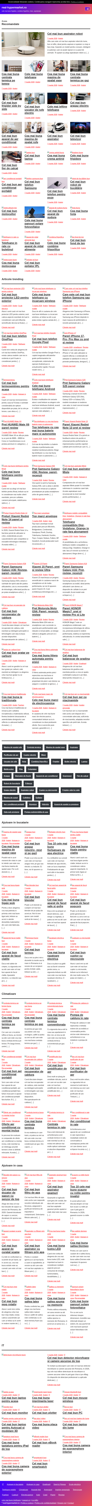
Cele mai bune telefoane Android (43, 387)
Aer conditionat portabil (14, 804)
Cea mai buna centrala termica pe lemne (10, 79)
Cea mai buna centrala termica (33, 1124)
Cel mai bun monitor (15, 1412)
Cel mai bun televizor (78, 137)
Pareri (52, 1495)
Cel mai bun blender (32, 898)
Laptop (84, 762)
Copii (45, 1495)
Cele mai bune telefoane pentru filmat (12, 475)
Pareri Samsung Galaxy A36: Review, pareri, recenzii (14, 570)
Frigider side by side (71, 790)
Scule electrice (75, 1484)
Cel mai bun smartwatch (39, 1465)
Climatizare (22, 622)
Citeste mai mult (8, 327)
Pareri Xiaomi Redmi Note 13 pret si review (76, 426)
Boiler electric (70, 762)
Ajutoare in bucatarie (15, 1484)
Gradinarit (82, 663)
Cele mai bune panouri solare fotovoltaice (34, 223)
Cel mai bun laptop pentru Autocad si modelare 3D (14, 1427)
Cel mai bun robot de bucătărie (78, 185)
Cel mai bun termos (32, 951)
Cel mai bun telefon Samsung (32, 185)
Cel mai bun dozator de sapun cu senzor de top (10, 1194)
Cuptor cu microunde (48, 790)
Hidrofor (45, 804)
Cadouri (15, 1495)
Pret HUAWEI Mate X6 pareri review (15, 426)
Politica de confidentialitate (45, 1503)
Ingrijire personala (62, 1490)
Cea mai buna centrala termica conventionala (56, 1019)
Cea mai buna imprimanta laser (43, 1399)
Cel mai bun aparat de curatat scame (11, 1249)
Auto (50, 521)
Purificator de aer (11, 755)
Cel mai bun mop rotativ (9, 1303)
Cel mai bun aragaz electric (79, 104)
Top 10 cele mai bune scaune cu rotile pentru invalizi (80, 1191)
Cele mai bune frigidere (79, 157)
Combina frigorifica (39, 762)
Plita (21, 769)
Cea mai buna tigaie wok (10, 901)
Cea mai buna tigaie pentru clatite (79, 849)
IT (64, 1355)
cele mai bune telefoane (11, 1500)
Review (85, 347)
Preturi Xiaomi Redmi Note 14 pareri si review (15, 519)
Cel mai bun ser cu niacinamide (75, 699)
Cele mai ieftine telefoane (57, 108)
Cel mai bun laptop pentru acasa (14, 1399)
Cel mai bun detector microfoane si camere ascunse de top (68, 1359)
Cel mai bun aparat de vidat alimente (34, 246)
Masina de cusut (11, 798)
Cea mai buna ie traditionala (12, 699)
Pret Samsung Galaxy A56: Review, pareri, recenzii (46, 472)
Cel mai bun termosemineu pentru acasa (15, 386)
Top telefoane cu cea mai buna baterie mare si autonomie (45, 430)
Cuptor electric (30, 755)
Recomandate (14, 843)
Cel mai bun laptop (32, 157)
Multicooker (9, 769)
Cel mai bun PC (72, 1412)
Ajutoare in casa (32, 1484)
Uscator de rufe (10, 762)
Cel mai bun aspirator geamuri (55, 1190)
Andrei (60, 38)
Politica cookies (27, 1503)
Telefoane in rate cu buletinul (9, 246)
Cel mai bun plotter (44, 1412)
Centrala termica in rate (56, 1126)
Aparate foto (36, 1490)
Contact (71, 1503)
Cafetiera (27, 798)
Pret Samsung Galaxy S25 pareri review (76, 384)
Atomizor (33, 804)
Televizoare (77, 1490)
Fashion (21, 705)
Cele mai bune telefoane (34, 76)
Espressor (67, 776)
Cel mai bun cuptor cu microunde (78, 955)
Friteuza (28, 783)
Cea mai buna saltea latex (33, 1300)
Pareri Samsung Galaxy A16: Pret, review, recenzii (73, 570)
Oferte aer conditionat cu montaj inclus (11, 1127)
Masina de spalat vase (55, 747)
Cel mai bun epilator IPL (32, 264)
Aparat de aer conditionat (47, 776)
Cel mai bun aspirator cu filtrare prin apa (34, 1249)
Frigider (56, 762)
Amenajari (48, 1490)
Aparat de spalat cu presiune (66, 804)
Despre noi (62, 1503)
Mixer (43, 755)
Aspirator (74, 747)
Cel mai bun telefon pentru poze (56, 194)
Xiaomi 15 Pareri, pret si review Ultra (46, 568)
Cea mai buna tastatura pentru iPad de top (15, 1446)
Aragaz (7, 776)
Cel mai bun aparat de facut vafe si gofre (56, 903)
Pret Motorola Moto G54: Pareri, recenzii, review (45, 611)
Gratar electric (10, 790)
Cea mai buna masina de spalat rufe (33, 139)
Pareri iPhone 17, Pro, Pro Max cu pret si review (76, 339)
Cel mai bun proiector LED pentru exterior (15, 297)
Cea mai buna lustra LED (56, 1247)
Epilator (39, 798)
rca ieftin (34, 1500)
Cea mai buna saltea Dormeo (79, 1244)
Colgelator (32, 769)
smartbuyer (77, 347)
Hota (24, 762)
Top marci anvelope (44, 516)
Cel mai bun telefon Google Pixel (44, 340)
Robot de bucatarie (12, 783)
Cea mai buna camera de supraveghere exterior (15, 1469)
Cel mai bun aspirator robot (65, 33)
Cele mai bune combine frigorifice (56, 246)
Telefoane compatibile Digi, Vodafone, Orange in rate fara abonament (76, 526)
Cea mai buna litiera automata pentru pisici (45, 658)
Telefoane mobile (9, 1490)
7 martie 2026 (52, 38)
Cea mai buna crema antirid (56, 157)
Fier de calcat (82, 776)
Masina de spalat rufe (13, 747)
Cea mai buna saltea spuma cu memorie (56, 1301)
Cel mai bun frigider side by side (11, 106)
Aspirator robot (27, 790)
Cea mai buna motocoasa (10, 264)
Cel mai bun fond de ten (78, 242)
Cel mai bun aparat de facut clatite (11, 955)
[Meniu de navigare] (87, 9)
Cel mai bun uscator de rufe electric (34, 110)
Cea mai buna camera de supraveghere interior (76, 1448)
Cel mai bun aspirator (55, 137)
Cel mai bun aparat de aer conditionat (10, 139)
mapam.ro (26, 1500)
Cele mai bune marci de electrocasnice (45, 701)
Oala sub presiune (11, 812)
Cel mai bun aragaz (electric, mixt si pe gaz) (33, 848)
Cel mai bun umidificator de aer (57, 1068)
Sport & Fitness (60, 1484)
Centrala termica (34, 747)
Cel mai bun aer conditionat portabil (12, 187)
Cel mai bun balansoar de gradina (76, 657)
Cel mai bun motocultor (9, 212)
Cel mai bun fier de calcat (10, 167)
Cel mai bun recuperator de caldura (11, 614)
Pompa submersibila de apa (36, 812)
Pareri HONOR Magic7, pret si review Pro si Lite (74, 611)
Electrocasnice (27, 1495)
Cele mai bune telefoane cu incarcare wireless (43, 297)
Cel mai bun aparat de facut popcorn (79, 903)
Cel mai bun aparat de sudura (55, 214)
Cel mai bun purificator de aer (79, 1071)
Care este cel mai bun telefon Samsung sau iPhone (76, 297)
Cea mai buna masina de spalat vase (56, 77)
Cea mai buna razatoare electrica (56, 955)
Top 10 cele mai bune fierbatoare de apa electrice (57, 848)
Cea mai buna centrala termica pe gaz (79, 77)
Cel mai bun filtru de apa (32, 1191)
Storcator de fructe (23, 776)
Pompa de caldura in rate (79, 1016)
